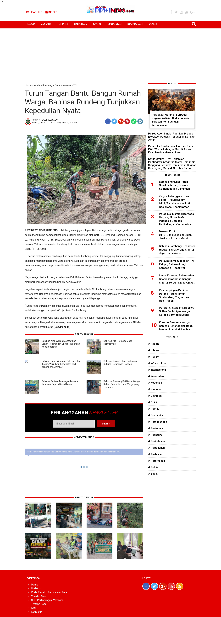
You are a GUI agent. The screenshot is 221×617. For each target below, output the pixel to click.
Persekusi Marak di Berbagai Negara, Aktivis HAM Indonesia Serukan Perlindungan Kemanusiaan (170, 120)
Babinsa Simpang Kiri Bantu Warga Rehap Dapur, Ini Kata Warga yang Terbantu (122, 384)
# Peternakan (156, 460)
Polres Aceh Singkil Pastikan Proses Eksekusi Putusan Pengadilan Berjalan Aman (171, 136)
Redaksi (35, 588)
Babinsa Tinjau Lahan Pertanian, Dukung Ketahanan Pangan (120, 362)
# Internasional (157, 369)
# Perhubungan (157, 421)
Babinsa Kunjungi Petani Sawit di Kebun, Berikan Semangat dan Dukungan (174, 185)
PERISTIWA (80, 24)
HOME (31, 24)
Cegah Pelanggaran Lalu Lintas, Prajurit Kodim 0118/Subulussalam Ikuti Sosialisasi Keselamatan (174, 202)
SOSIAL (97, 24)
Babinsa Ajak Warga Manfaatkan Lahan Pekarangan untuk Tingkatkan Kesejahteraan (61, 343)
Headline (35, 12)
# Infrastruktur (157, 363)
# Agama (153, 343)
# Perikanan (155, 428)
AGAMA (152, 24)
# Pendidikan (156, 415)
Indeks (52, 12)
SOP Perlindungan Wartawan (47, 600)
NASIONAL (46, 24)
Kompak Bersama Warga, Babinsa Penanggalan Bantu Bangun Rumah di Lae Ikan (176, 326)
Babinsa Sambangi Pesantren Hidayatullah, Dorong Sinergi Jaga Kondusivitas (177, 249)
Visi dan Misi (38, 596)
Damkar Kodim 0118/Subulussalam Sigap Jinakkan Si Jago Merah (175, 235)
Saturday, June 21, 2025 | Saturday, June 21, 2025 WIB (54, 123)
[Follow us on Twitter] (154, 586)
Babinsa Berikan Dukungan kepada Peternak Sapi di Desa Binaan (60, 383)
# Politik (153, 467)
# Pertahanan (156, 447)
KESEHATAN (114, 24)
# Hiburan (154, 350)
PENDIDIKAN (135, 24)
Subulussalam (63, 85)
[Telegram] (140, 121)
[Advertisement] (110, 52)
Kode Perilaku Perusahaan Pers (49, 592)
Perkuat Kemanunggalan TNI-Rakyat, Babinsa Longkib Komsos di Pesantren (177, 264)
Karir (33, 607)
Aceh (37, 85)
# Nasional (154, 389)
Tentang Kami (38, 604)
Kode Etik (36, 611)
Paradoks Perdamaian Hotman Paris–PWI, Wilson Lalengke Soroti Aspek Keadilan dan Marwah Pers (171, 149)
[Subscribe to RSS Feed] (179, 586)
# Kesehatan (156, 376)
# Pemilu (153, 408)
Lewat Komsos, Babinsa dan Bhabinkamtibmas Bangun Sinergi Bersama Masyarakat (176, 279)
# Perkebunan (157, 441)
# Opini (152, 402)
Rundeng (47, 85)
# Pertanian (155, 454)
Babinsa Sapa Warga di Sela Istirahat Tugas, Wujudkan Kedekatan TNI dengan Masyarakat (61, 364)
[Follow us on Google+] (162, 586)
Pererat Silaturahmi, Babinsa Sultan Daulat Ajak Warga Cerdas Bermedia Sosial (176, 311)
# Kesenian (155, 382)
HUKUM (63, 24)
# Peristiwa (155, 434)
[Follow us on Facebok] (146, 586)
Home (28, 85)
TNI (75, 85)
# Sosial (153, 473)
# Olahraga (155, 395)
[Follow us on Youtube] (171, 586)
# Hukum (153, 356)
